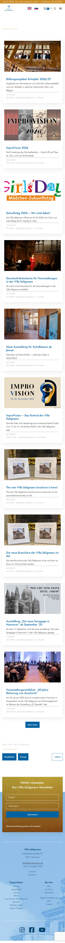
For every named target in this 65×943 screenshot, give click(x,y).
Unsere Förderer (16, 908)
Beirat (16, 895)
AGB (49, 901)
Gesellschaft (16, 889)
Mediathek (9, 756)
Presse (23, 756)
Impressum (32, 874)
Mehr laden (32, 724)
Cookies (49, 904)
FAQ (48, 886)
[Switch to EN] (29, 8)
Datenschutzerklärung (49, 897)
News (58, 756)
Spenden (16, 901)
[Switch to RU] (36, 8)
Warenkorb (48, 892)
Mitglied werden (16, 905)
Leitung (16, 892)
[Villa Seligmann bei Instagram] (22, 930)
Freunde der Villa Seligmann (16, 898)
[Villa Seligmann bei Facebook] (31, 930)
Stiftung (16, 886)
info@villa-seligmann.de (32, 863)
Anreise (32, 871)
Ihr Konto (48, 889)
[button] (47, 8)
